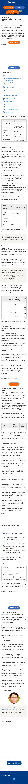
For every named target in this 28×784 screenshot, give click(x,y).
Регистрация (9, 101)
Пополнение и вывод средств (13, 93)
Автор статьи (9, 112)
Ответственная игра (11, 106)
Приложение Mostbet (11, 95)
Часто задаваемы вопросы (13, 109)
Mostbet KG (9, 75)
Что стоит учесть (10, 98)
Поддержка (9, 104)
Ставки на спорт (10, 87)
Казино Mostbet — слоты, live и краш (15, 90)
